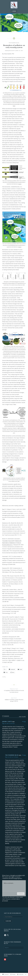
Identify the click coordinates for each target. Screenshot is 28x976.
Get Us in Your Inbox (12, 913)
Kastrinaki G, (5, 543)
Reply (24, 721)
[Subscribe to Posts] (5, 960)
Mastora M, (18, 541)
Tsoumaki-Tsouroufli (8, 541)
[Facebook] (5, 935)
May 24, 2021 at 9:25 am (8, 723)
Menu (14, 11)
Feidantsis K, (12, 543)
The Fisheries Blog (14, 42)
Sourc (14, 105)
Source (19, 184)
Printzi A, (18, 543)
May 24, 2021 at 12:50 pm (11, 757)
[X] (8, 935)
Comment (21, 893)
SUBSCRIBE (8, 921)
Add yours (22, 716)
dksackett (12, 50)
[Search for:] (14, 947)
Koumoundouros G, (7, 545)
